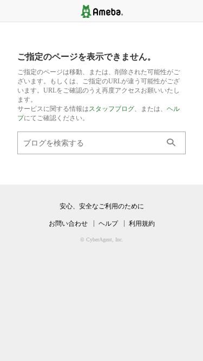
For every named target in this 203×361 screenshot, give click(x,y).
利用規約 (142, 223)
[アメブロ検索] (171, 143)
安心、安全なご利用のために (102, 206)
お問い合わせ (68, 223)
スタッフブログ (111, 109)
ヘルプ (108, 223)
